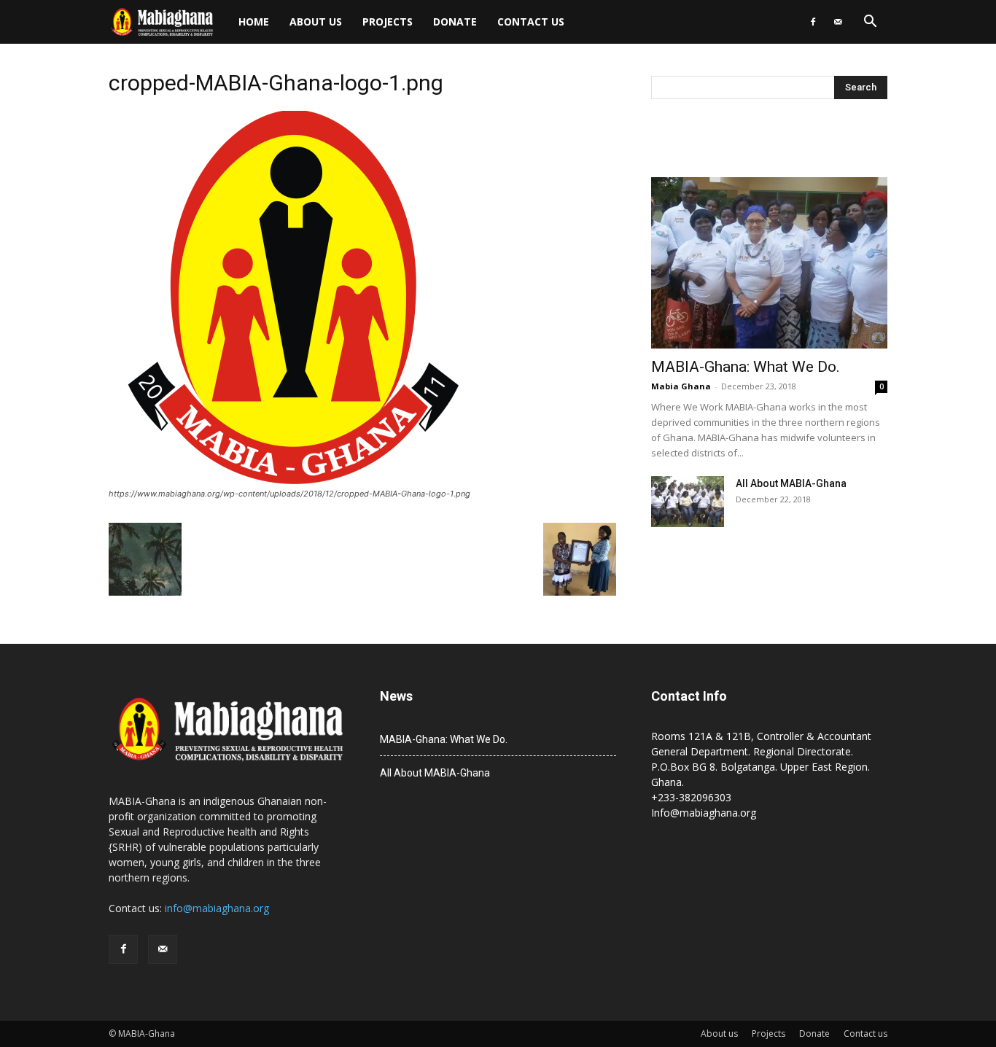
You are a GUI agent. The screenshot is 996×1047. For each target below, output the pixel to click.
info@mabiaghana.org (217, 908)
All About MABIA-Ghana (791, 483)
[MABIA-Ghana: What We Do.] (769, 263)
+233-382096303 (691, 797)
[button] (869, 23)
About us (315, 21)
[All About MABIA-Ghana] (687, 501)
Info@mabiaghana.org (703, 813)
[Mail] (838, 22)
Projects (387, 21)
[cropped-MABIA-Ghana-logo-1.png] (295, 480)
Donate (455, 21)
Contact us (530, 21)
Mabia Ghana (681, 386)
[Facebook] (813, 22)
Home (253, 21)
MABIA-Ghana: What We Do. (745, 366)
